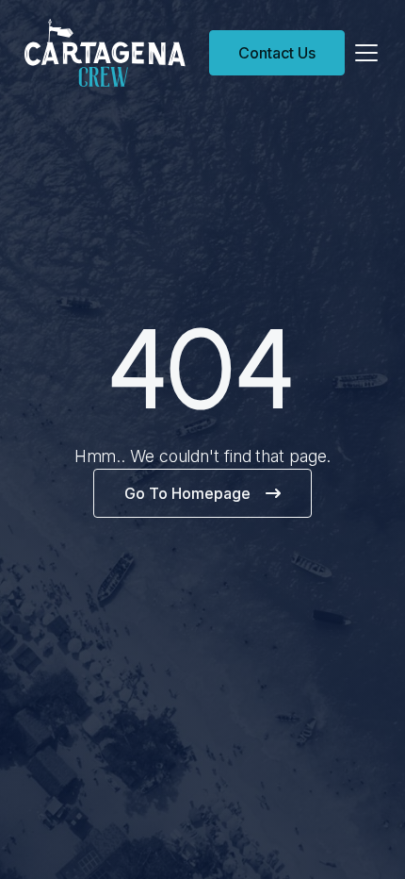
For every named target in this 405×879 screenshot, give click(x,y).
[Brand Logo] (114, 53)
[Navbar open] (366, 52)
